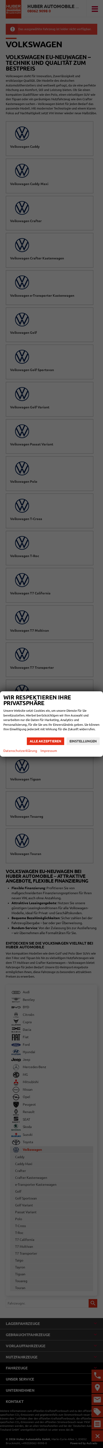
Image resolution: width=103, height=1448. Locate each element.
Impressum (48, 751)
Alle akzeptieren (45, 741)
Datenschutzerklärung (20, 751)
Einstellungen (83, 741)
